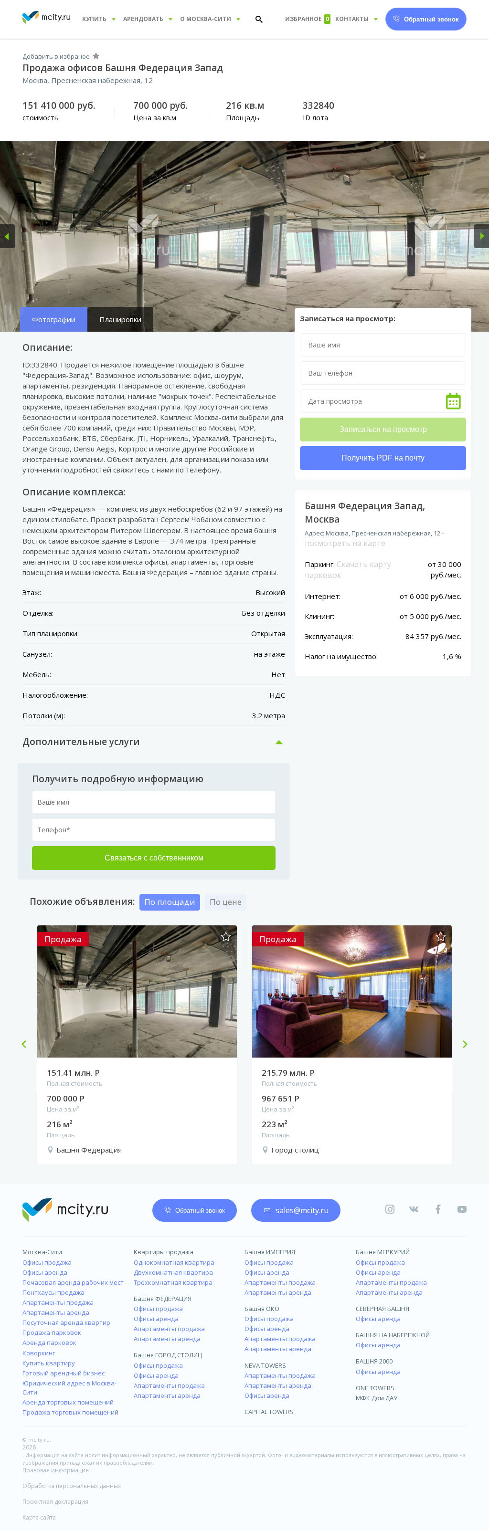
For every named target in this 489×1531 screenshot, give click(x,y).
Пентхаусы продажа (53, 1292)
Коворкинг (38, 1353)
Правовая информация (55, 1470)
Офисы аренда (44, 1272)
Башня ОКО (261, 1308)
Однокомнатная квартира (174, 1262)
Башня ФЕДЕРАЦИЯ (162, 1298)
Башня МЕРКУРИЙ (383, 1252)
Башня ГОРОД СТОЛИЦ (168, 1355)
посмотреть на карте (345, 543)
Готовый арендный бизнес (63, 1373)
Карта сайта (39, 1517)
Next (461, 1045)
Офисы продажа (47, 1262)
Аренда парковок (49, 1342)
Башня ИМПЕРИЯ (269, 1252)
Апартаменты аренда (55, 1312)
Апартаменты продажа (58, 1302)
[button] (7, 236)
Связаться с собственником (154, 858)
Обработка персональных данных (71, 1486)
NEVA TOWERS (265, 1365)
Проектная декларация (55, 1502)
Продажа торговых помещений (70, 1412)
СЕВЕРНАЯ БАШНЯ (382, 1308)
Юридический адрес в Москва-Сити (69, 1387)
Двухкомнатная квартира (173, 1272)
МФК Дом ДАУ (376, 1398)
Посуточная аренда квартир (66, 1322)
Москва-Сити (42, 1252)
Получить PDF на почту (383, 458)
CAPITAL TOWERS (269, 1411)
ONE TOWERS (375, 1388)
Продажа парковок (51, 1332)
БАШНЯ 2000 (374, 1361)
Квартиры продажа (163, 1252)
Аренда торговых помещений (68, 1402)
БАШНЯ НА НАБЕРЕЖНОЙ (393, 1335)
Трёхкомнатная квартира (173, 1282)
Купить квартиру (48, 1363)
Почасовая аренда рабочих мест (73, 1282)
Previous (27, 1045)
